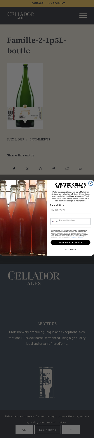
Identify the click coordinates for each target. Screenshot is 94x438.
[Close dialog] (91, 183)
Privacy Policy (74, 236)
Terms (80, 236)
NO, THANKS (70, 250)
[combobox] (54, 221)
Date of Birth (57, 205)
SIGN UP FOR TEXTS (70, 242)
